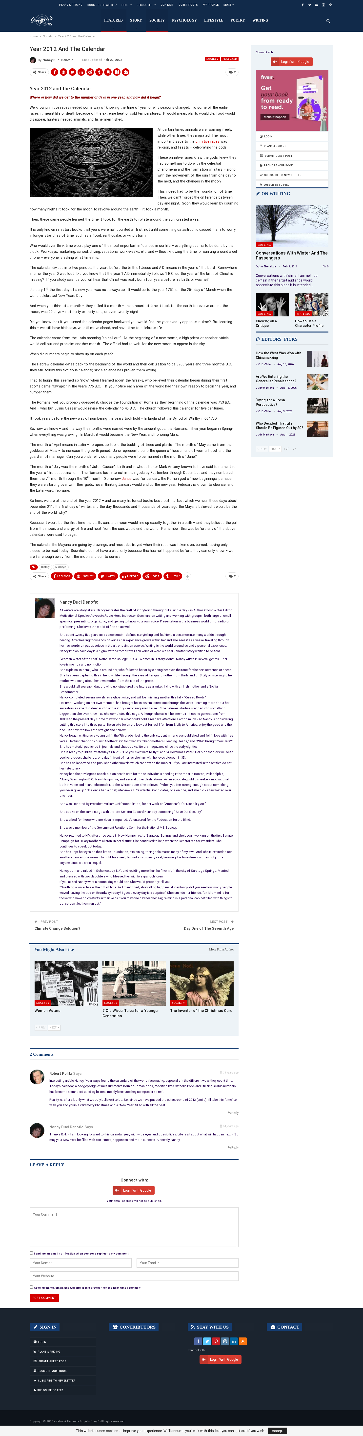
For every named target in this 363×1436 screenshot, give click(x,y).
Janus (127, 478)
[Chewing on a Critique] (272, 305)
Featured (113, 20)
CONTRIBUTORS (137, 1327)
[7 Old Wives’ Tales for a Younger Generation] (134, 983)
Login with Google (137, 1190)
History (45, 567)
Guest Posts (188, 4)
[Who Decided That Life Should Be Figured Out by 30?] (317, 429)
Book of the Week (100, 5)
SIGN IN (47, 1327)
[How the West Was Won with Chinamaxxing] (317, 359)
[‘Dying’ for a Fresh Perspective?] (317, 406)
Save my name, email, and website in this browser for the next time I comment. (88, 1287)
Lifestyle (213, 20)
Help (124, 5)
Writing (260, 20)
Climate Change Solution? (57, 928)
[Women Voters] (66, 983)
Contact (167, 4)
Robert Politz (60, 1073)
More (227, 4)
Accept (277, 1431)
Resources (144, 5)
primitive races (208, 141)
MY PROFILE (211, 4)
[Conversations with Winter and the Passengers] (292, 226)
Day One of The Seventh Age (209, 928)
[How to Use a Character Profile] (311, 305)
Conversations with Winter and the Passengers (292, 255)
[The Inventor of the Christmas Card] (202, 983)
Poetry (238, 20)
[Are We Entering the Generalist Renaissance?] (317, 382)
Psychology (184, 20)
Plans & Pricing (70, 4)
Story (136, 20)
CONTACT (287, 1327)
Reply (235, 1113)
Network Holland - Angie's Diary (77, 1421)
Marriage (60, 567)
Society (157, 20)
